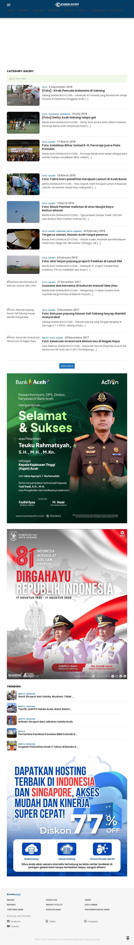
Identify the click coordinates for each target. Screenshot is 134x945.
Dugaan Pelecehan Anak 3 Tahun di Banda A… (48, 746)
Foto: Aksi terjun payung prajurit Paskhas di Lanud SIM (82, 261)
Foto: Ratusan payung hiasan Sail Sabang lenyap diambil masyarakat (84, 315)
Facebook (15, 921)
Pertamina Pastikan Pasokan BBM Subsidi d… (47, 734)
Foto (44, 87)
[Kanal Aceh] (67, 4)
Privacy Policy (54, 904)
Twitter (52, 921)
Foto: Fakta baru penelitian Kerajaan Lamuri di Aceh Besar (84, 179)
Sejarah (78, 231)
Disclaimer (91, 904)
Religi (70, 231)
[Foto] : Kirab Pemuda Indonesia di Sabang (73, 91)
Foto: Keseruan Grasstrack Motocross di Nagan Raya (81, 341)
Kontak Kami (53, 909)
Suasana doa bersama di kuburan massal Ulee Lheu (79, 286)
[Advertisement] (67, 42)
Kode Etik (51, 899)
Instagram (93, 921)
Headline (61, 231)
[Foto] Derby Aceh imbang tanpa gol (69, 117)
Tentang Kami (15, 909)
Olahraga (53, 114)
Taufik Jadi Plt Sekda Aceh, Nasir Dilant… (45, 709)
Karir (88, 899)
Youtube (15, 926)
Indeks (11, 899)
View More (67, 365)
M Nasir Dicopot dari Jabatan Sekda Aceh (45, 721)
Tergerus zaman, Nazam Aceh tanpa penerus (75, 235)
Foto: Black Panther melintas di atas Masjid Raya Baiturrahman (77, 208)
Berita (45, 338)
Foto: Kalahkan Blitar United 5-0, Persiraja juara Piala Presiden (81, 147)
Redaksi (11, 904)
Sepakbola (65, 114)
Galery (51, 142)
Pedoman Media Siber (97, 909)
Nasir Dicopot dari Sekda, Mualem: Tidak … (46, 696)
